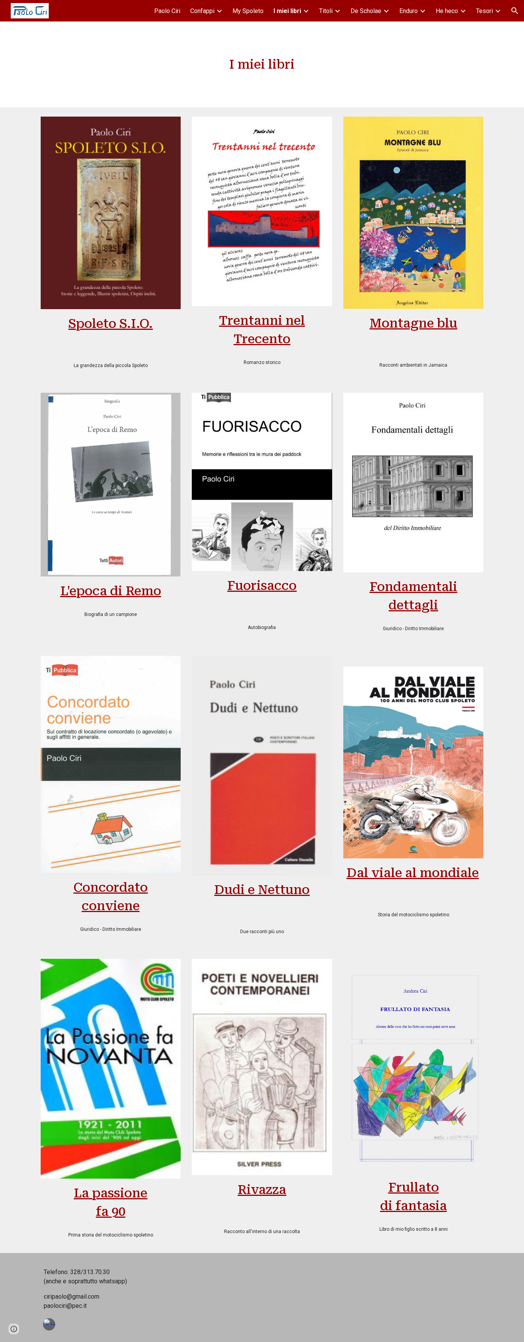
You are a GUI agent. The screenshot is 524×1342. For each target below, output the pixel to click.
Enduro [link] (408, 11)
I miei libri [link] (287, 11)
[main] (262, 64)
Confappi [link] (202, 11)
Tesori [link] (484, 11)
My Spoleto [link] (248, 11)
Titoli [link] (326, 11)
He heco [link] (447, 11)
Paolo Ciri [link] (167, 11)
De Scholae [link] (366, 11)
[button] (515, 11)
